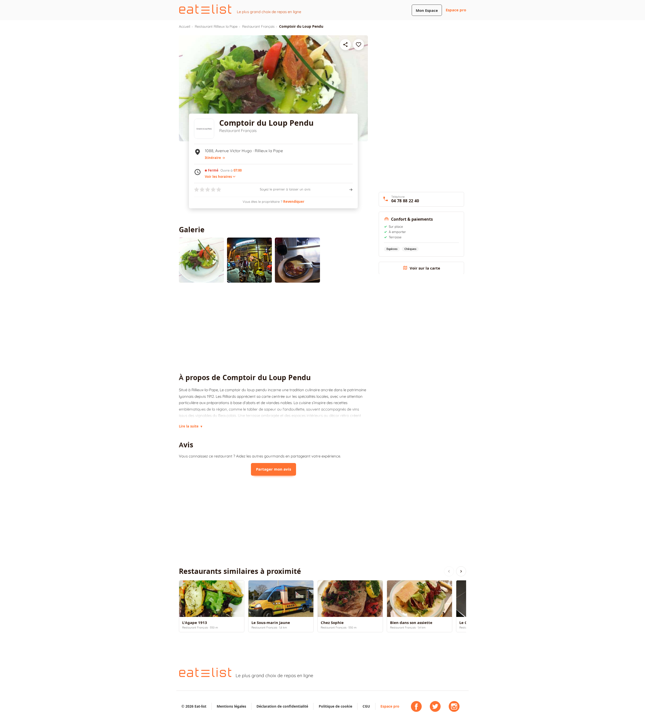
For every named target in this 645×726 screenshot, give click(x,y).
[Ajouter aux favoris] (358, 44)
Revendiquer (293, 202)
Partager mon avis (273, 469)
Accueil (184, 26)
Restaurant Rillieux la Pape (216, 26)
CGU (366, 706)
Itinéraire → (215, 158)
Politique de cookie (335, 706)
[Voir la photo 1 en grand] (201, 260)
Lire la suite (190, 426)
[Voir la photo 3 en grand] (297, 260)
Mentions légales (231, 706)
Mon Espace (427, 10)
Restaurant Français (258, 26)
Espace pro (456, 10)
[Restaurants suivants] (461, 571)
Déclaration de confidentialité (282, 706)
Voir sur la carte (425, 268)
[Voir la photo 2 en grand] (249, 260)
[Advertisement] (273, 328)
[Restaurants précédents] (449, 571)
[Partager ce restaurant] (345, 44)
